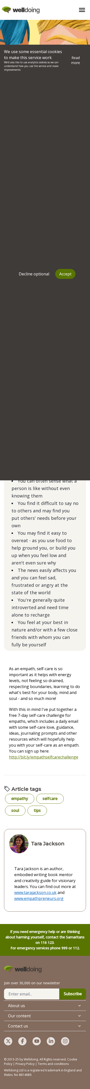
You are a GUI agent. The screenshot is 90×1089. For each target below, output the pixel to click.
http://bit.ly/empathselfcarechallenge (43, 757)
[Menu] (82, 10)
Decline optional (34, 274)
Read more (75, 60)
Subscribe (73, 993)
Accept (65, 274)
